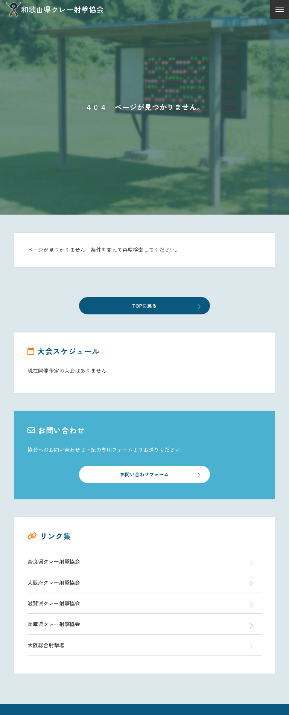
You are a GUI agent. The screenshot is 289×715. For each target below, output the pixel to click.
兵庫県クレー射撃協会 (53, 624)
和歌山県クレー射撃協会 (62, 9)
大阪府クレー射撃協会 (53, 582)
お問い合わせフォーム (144, 474)
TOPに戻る (144, 305)
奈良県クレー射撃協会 (53, 561)
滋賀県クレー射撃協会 (53, 603)
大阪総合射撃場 (45, 645)
